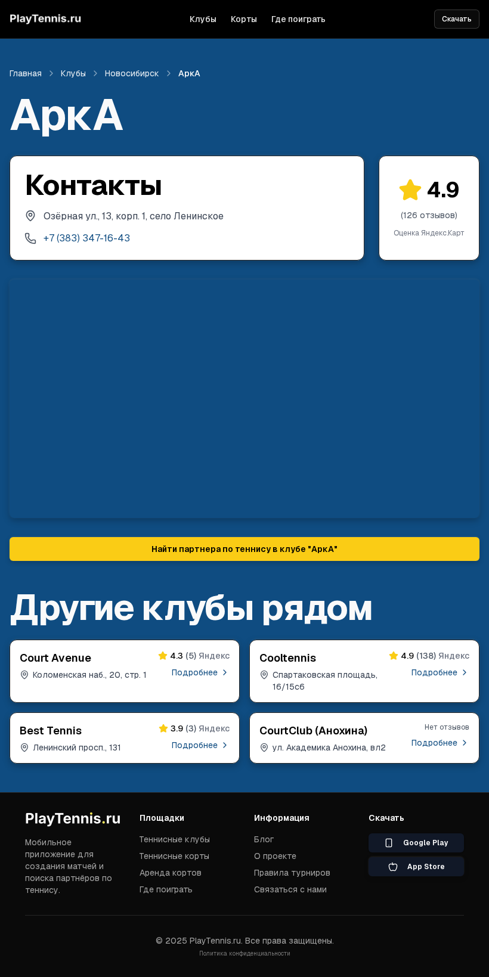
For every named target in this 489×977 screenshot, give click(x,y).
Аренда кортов (171, 872)
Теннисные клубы (175, 839)
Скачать (457, 19)
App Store (426, 866)
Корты (244, 19)
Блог (264, 839)
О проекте (275, 856)
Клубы (203, 19)
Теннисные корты (174, 856)
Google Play (425, 843)
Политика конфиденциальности (244, 953)
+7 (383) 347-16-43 (87, 238)
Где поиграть (298, 19)
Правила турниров (292, 872)
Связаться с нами (290, 889)
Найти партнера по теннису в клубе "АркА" (244, 549)
